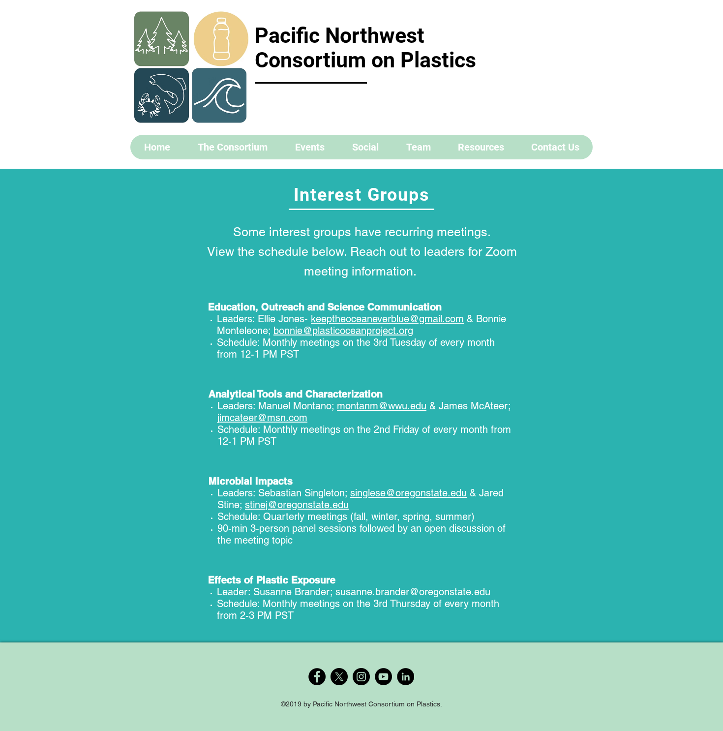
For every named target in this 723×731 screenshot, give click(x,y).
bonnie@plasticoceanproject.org (343, 330)
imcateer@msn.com (263, 418)
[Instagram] (361, 676)
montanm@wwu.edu (381, 406)
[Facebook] (317, 676)
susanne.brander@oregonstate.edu (412, 592)
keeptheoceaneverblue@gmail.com (387, 319)
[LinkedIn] (405, 676)
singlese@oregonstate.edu (408, 493)
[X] (339, 676)
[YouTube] (383, 676)
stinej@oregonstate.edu (297, 505)
